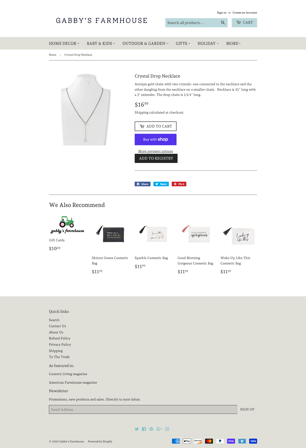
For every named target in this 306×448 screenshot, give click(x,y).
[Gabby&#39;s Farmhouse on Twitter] (137, 430)
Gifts (182, 43)
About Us (56, 332)
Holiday (207, 43)
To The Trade (59, 357)
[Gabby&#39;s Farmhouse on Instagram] (167, 430)
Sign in (221, 12)
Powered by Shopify (100, 441)
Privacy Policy (60, 345)
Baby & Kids (100, 43)
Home (52, 54)
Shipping (141, 112)
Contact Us (57, 326)
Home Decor (63, 43)
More (232, 43)
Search (54, 320)
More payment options (155, 151)
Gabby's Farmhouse (71, 441)
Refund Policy (59, 338)
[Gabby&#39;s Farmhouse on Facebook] (144, 430)
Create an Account (245, 12)
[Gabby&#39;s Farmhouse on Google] (159, 430)
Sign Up (247, 409)
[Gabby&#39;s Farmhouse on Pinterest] (151, 430)
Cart (247, 22)
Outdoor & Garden (144, 43)
